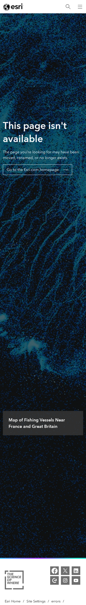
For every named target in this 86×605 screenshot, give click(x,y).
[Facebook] (54, 570)
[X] (65, 570)
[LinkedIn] (76, 570)
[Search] (68, 6)
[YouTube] (76, 580)
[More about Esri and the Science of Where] (14, 580)
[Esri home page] (13, 7)
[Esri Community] (54, 580)
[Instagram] (65, 580)
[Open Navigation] (80, 6)
